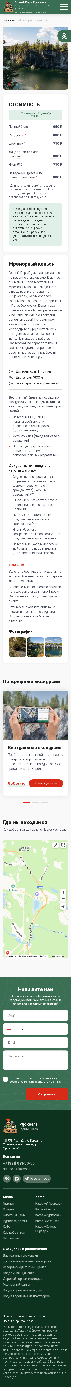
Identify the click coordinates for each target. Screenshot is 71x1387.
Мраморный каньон (17, 1284)
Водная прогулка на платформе (26, 1296)
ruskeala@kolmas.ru (17, 1169)
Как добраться (14, 1232)
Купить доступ (46, 783)
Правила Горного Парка (18, 1321)
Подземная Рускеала (18, 1273)
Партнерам (11, 1238)
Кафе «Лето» (45, 1209)
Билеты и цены (14, 1215)
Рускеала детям (15, 1221)
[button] (9, 84)
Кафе (7, 1226)
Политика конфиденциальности (24, 1316)
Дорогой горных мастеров (22, 1279)
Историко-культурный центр (24, 1267)
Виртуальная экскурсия (20, 1255)
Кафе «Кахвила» (47, 1221)
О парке (8, 1209)
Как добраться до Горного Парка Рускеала (35, 829)
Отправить (46, 1094)
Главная (9, 20)
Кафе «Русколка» (48, 1215)
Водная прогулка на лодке (22, 1290)
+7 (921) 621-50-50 (19, 1163)
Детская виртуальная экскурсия (27, 1261)
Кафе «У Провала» (49, 1203)
